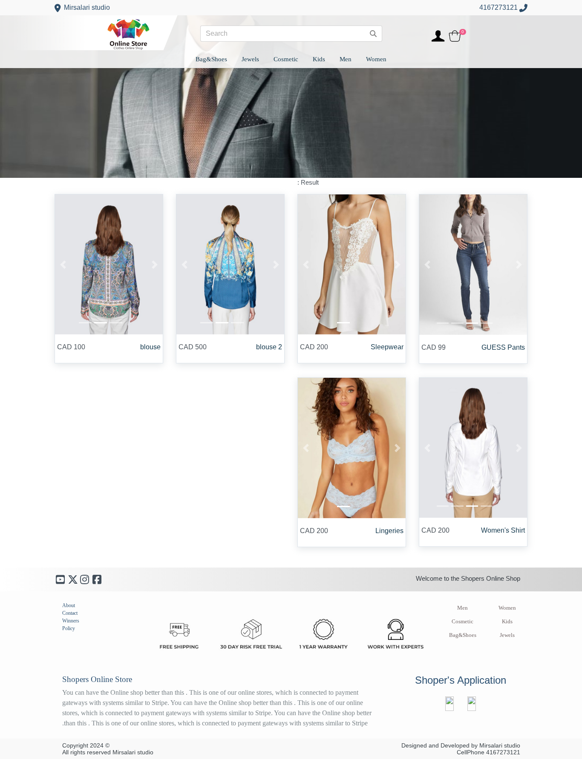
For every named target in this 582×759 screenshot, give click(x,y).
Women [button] (376, 59)
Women (507, 608)
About (68, 605)
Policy (68, 628)
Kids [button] (319, 59)
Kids (507, 622)
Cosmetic (462, 622)
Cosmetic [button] (286, 59)
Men (462, 608)
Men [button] (346, 59)
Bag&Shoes (462, 635)
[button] (427, 264)
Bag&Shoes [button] (211, 59)
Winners (70, 621)
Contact (70, 613)
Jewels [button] (250, 59)
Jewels (507, 635)
